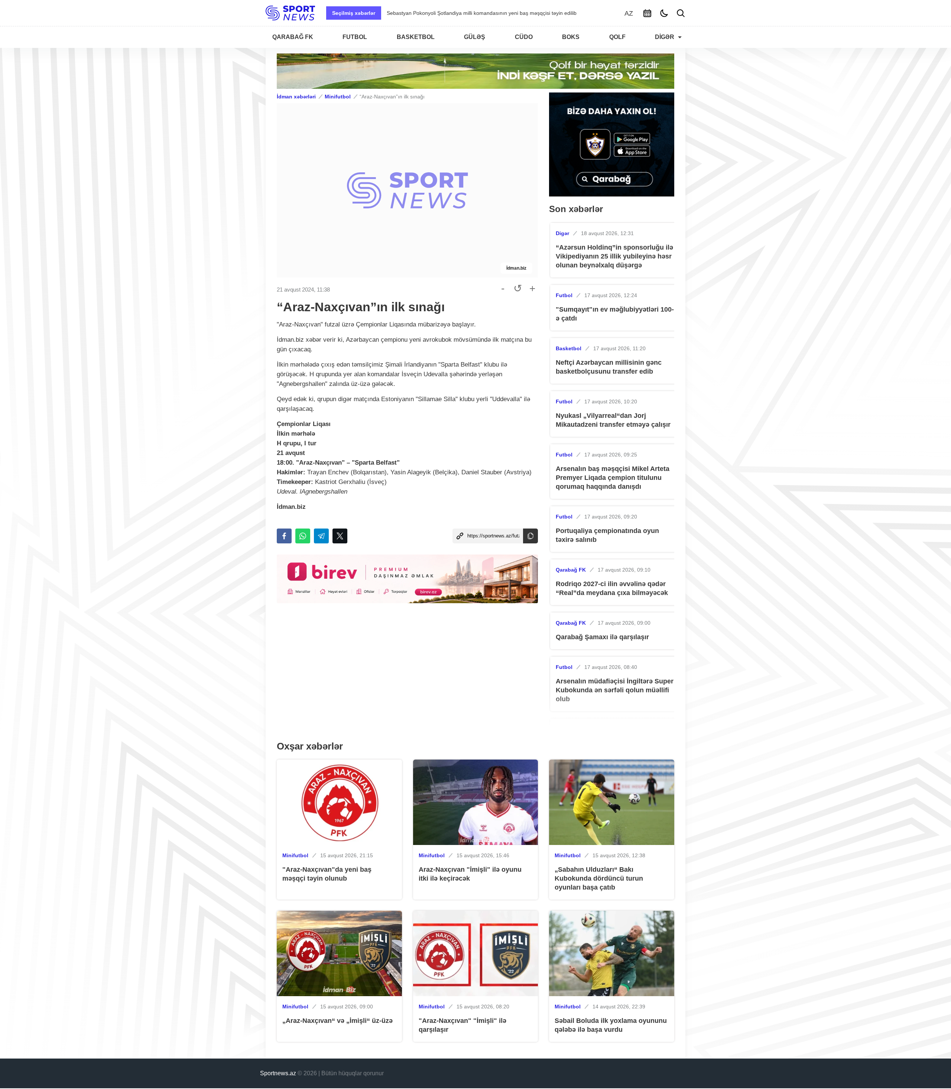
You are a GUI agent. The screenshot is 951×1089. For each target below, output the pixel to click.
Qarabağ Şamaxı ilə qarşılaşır (602, 637)
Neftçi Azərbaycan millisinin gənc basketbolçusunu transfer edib (609, 367)
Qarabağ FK (571, 570)
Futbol (564, 295)
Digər (562, 233)
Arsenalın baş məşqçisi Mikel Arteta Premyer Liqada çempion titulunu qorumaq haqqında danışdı (612, 477)
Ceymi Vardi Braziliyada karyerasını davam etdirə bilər (450, 13)
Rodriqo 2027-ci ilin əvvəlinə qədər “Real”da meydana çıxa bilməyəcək (612, 588)
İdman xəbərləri (296, 97)
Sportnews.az (278, 1073)
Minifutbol (338, 97)
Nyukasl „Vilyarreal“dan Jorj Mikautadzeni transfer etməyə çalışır (613, 420)
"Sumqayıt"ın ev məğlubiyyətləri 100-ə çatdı (615, 314)
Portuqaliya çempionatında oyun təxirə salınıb (607, 535)
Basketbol (568, 348)
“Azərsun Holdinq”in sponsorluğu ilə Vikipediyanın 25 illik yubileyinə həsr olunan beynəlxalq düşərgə (614, 256)
